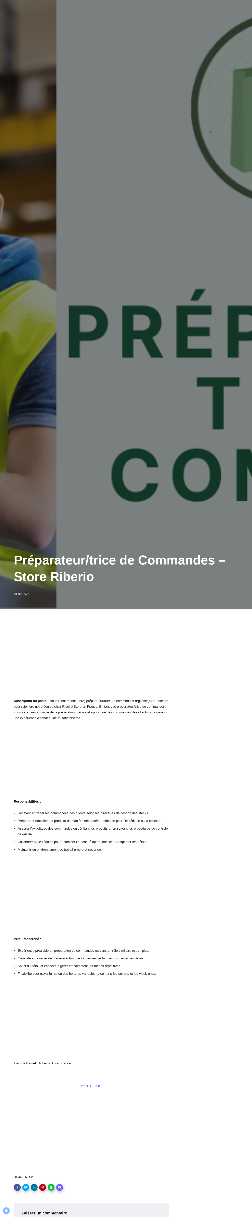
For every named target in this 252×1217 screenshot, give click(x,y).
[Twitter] (25, 1187)
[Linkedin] (34, 1187)
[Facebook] (17, 1187)
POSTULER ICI (91, 1086)
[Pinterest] (42, 1187)
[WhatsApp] (51, 1187)
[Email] (59, 1187)
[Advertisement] (91, 659)
